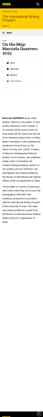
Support (5, 26)
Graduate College (9, 11)
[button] (38, 4)
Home (4, 41)
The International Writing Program (20, 18)
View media (15, 81)
